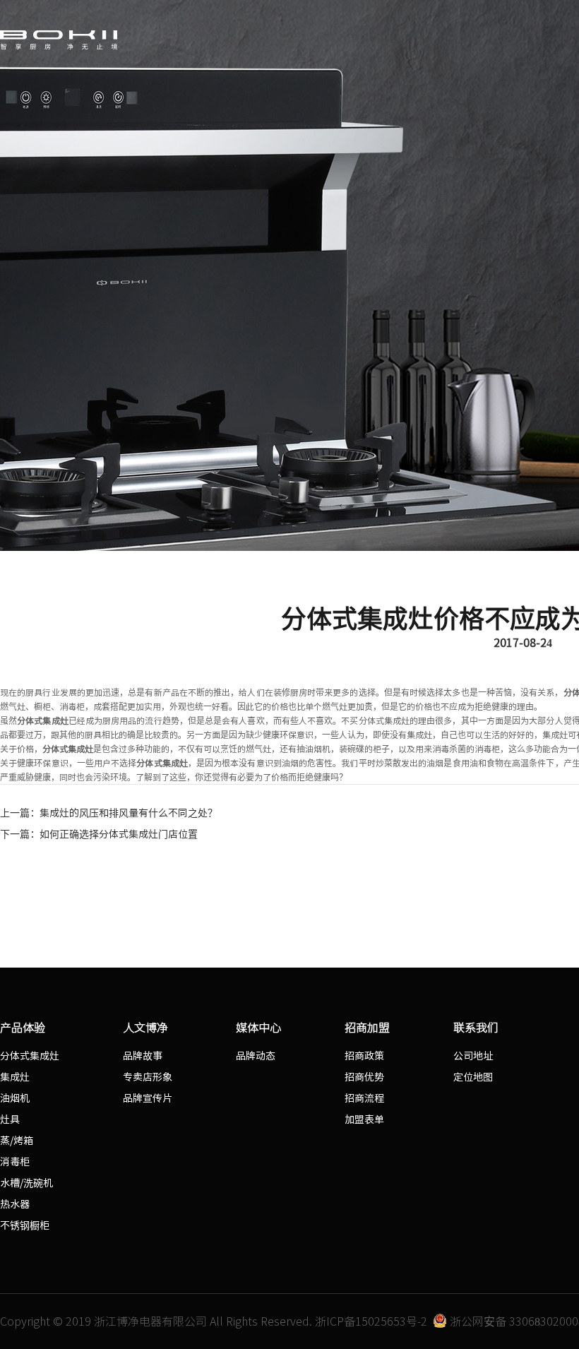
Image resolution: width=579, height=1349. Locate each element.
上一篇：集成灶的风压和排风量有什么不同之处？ (108, 813)
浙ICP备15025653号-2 (371, 1321)
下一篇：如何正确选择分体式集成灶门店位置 (99, 834)
